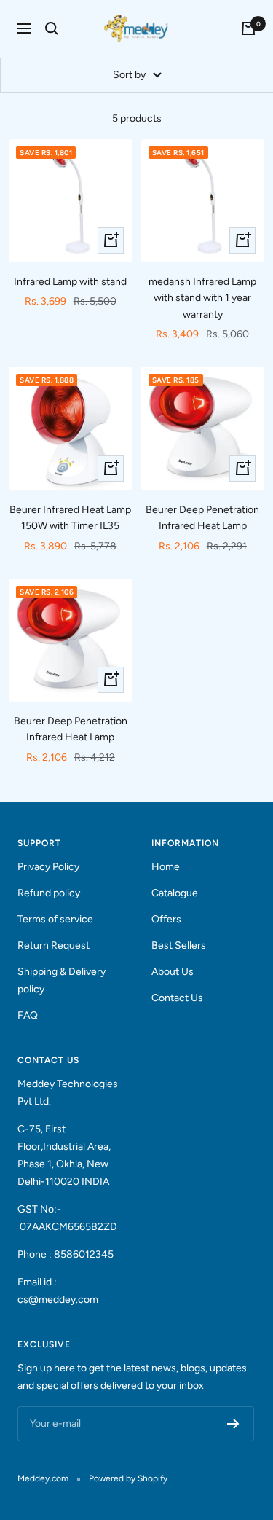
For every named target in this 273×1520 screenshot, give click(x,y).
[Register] (233, 1424)
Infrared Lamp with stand (70, 281)
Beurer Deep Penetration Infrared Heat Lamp (202, 518)
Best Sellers (178, 945)
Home (165, 867)
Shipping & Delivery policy (61, 980)
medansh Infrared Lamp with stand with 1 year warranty (202, 298)
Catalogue (174, 893)
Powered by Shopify (128, 1478)
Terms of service (55, 919)
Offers (166, 919)
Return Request (53, 945)
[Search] (51, 28)
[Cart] (248, 28)
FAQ (27, 1015)
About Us (172, 971)
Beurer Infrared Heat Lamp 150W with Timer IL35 (70, 518)
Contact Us (177, 998)
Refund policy (48, 893)
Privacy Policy (48, 867)
